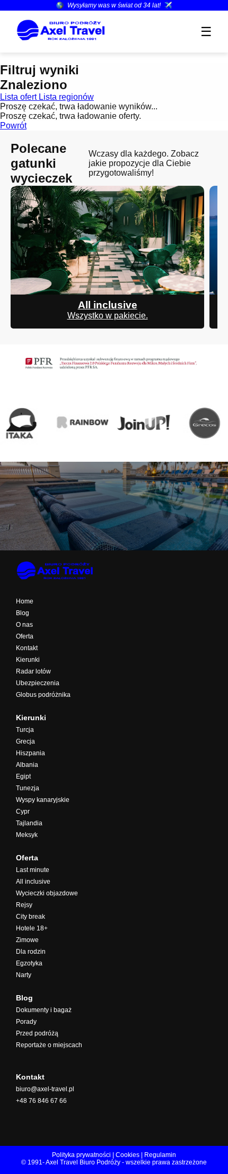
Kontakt (27, 648)
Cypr (23, 811)
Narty (23, 975)
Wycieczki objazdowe (47, 893)
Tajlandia (29, 823)
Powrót (13, 125)
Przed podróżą (37, 1033)
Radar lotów (33, 671)
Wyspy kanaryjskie (42, 800)
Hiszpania (30, 753)
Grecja (25, 741)
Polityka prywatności (81, 1155)
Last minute (32, 870)
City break (30, 916)
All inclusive (33, 881)
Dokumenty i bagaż (44, 1010)
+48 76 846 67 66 (41, 1100)
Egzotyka (29, 963)
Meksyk (27, 835)
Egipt (23, 776)
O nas (24, 624)
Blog (22, 613)
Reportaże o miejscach (49, 1045)
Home (24, 601)
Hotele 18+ (32, 928)
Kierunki (28, 659)
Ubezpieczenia (37, 683)
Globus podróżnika (43, 694)
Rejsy (24, 905)
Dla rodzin (31, 951)
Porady (26, 1021)
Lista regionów (66, 96)
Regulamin (160, 1155)
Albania (27, 765)
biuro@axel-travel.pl (45, 1089)
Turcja (25, 729)
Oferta (24, 636)
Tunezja (27, 788)
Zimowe (27, 940)
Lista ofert (19, 96)
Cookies (127, 1155)
